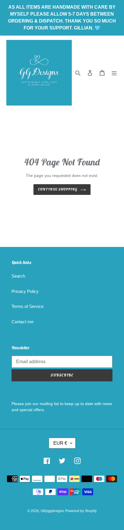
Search (18, 276)
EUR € (60, 443)
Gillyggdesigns (52, 511)
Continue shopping (57, 189)
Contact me (22, 321)
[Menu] (114, 73)
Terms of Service (28, 306)
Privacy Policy (25, 291)
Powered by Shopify (81, 511)
